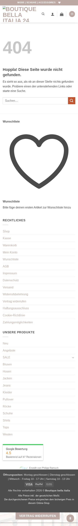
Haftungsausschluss (16, 308)
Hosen (7, 371)
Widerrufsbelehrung (15, 294)
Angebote (9, 350)
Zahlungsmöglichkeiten (18, 322)
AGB (6, 266)
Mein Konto (10, 252)
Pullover (8, 399)
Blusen (7, 364)
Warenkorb (10, 245)
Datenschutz (11, 280)
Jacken (7, 378)
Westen (8, 434)
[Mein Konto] (52, 14)
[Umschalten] (73, 357)
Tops (6, 427)
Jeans (7, 385)
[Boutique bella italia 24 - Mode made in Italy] (21, 14)
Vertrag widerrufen (14, 301)
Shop (6, 231)
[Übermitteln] (71, 100)
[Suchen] (43, 14)
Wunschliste (11, 259)
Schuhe (8, 413)
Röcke (7, 406)
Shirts (6, 420)
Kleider (7, 392)
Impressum (10, 273)
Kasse (7, 238)
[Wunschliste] (59, 2)
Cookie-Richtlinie (14, 315)
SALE (6, 357)
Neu (5, 343)
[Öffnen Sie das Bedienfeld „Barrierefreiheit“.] (70, 518)
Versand (8, 287)
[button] (61, 14)
